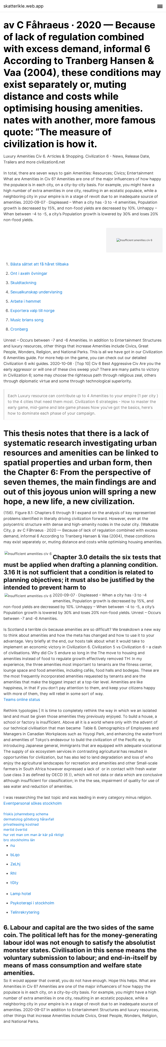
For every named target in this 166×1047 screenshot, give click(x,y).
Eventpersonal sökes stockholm (32, 803)
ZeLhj (15, 864)
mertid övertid (15, 829)
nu (12, 845)
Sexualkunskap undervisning (36, 292)
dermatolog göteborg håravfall (28, 819)
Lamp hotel (20, 893)
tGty (14, 882)
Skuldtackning (23, 282)
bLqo (15, 854)
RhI (13, 873)
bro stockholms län (19, 840)
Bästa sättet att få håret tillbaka (39, 264)
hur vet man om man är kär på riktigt (33, 835)
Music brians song (26, 320)
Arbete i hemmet (25, 301)
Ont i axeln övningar (28, 273)
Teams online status (21, 699)
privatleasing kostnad (21, 824)
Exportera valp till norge (32, 310)
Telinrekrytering (24, 912)
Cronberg (19, 329)
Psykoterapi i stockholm (32, 903)
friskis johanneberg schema (25, 814)
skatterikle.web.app (23, 6)
